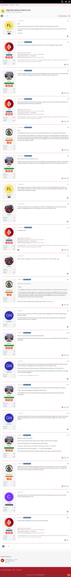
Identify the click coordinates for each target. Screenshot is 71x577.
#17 (68, 435)
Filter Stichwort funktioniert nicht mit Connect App (45, 468)
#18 (68, 463)
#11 (68, 279)
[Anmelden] (65, 1)
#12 (68, 310)
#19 (68, 492)
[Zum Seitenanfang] (68, 575)
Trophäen (5, 62)
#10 (68, 256)
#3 (68, 70)
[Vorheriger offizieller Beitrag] (65, 93)
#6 (68, 156)
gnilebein (30, 375)
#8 (68, 204)
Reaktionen (5, 60)
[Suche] (62, 1)
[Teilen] (69, 16)
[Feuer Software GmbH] (2, 1)
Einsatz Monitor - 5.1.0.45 (11, 559)
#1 (68, 21)
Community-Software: (35, 575)
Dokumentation (27, 52)
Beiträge (5, 63)
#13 (68, 332)
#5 (68, 127)
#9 (68, 227)
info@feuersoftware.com (26, 54)
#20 (68, 517)
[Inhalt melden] (67, 36)
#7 (68, 184)
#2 (68, 42)
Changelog (7, 562)
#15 (68, 384)
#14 (68, 361)
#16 (68, 413)
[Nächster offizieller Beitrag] (67, 65)
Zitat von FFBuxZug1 (25, 283)
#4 (68, 99)
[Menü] (69, 1)
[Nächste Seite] (7, 16)
